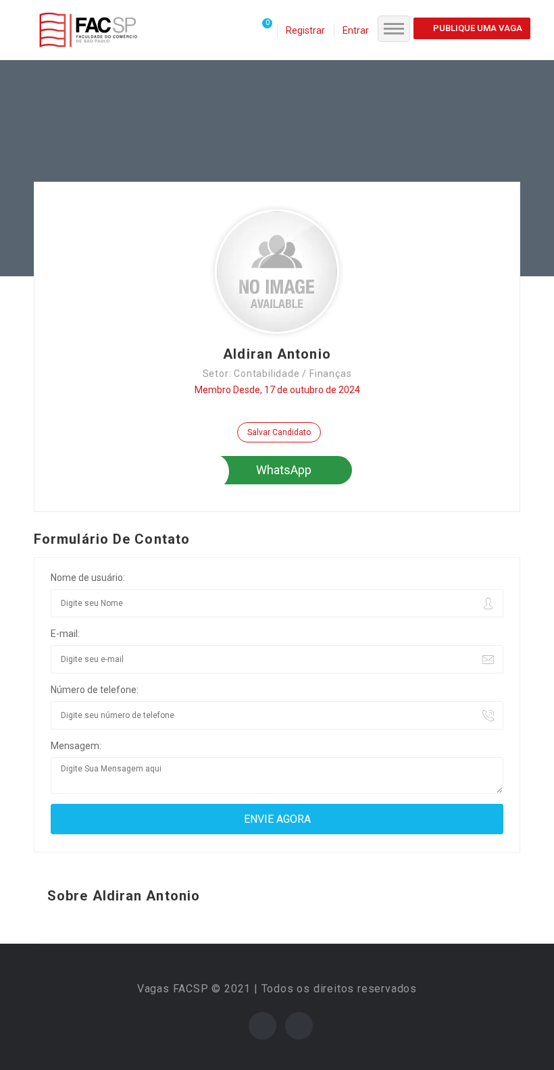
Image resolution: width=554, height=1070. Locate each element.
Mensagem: (76, 745)
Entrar (356, 30)
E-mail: (65, 633)
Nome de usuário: (88, 577)
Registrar (305, 30)
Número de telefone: (94, 689)
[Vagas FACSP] (88, 29)
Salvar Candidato (279, 432)
